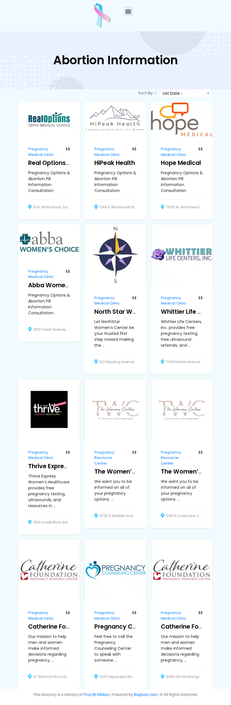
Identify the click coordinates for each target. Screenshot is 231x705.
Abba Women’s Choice (62, 285)
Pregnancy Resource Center (104, 458)
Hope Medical (181, 163)
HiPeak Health (114, 163)
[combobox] (186, 93)
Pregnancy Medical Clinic (41, 151)
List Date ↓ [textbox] (173, 93)
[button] (128, 11)
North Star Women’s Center (135, 312)
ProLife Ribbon (97, 694)
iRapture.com (145, 694)
